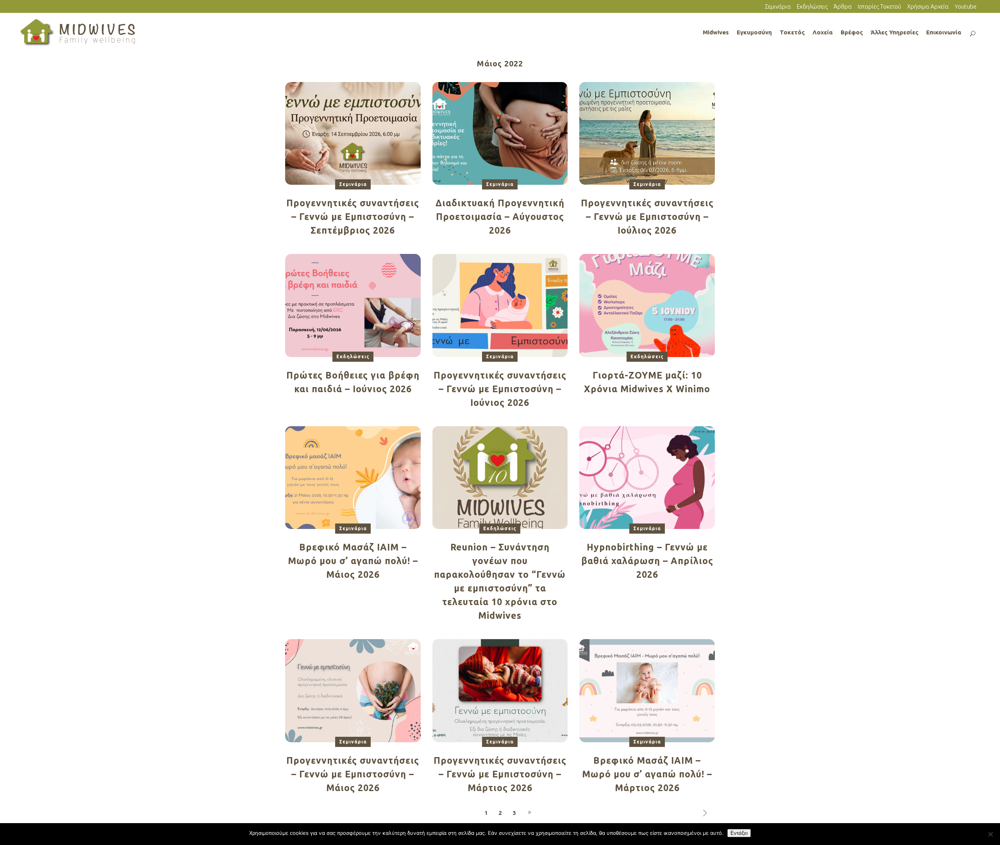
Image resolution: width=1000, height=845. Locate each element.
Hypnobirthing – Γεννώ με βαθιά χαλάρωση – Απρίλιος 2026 (647, 560)
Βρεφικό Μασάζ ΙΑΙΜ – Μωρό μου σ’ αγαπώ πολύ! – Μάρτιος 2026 (647, 774)
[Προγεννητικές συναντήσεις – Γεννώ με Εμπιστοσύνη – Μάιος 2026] (353, 690)
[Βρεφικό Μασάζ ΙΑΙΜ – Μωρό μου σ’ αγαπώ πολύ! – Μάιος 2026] (353, 477)
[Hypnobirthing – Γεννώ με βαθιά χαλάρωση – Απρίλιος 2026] (647, 477)
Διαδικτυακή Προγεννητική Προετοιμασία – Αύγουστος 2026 (500, 216)
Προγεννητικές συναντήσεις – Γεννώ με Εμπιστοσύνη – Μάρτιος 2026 (500, 774)
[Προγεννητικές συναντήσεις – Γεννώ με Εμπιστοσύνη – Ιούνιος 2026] (500, 305)
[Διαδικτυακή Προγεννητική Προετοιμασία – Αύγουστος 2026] (500, 133)
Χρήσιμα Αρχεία (928, 6)
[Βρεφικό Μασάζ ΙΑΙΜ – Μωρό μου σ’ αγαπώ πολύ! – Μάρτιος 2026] (647, 690)
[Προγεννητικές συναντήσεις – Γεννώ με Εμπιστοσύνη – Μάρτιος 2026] (500, 690)
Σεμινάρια (778, 6)
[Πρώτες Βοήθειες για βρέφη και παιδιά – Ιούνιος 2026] (353, 305)
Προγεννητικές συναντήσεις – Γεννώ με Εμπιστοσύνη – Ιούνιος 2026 (500, 388)
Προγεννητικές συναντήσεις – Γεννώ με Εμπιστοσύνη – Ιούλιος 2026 (647, 216)
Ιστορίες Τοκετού (879, 6)
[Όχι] (990, 834)
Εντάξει (739, 833)
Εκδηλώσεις (812, 6)
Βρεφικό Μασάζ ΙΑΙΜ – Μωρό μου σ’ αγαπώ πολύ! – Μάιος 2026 (353, 560)
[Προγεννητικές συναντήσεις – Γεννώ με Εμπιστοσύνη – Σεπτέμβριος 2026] (353, 133)
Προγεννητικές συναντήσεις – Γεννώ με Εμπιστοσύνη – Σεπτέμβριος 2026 (352, 216)
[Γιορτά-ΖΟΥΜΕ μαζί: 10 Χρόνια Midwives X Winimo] (647, 305)
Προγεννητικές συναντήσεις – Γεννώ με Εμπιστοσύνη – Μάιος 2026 (352, 774)
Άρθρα (843, 6)
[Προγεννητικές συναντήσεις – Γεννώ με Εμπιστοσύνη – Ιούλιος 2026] (647, 133)
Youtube (966, 6)
